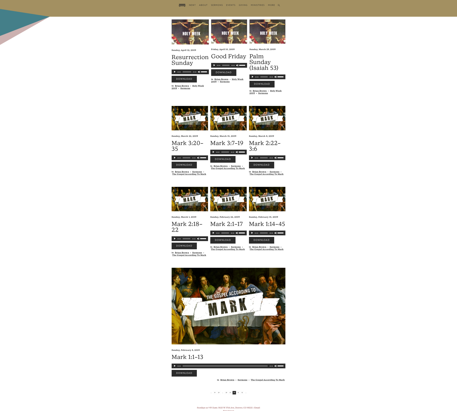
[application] (190, 71)
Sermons (217, 5)
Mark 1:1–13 (187, 357)
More (271, 5)
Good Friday (228, 57)
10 (215, 392)
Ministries (258, 5)
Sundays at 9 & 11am (207, 408)
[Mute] (199, 72)
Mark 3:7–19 (226, 143)
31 (238, 392)
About (203, 5)
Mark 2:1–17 (226, 224)
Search (279, 5)
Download (184, 79)
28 (226, 392)
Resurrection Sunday (190, 60)
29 (230, 392)
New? (192, 5)
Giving (243, 5)
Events (230, 5)
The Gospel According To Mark (189, 174)
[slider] (204, 71)
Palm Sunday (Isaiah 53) (263, 62)
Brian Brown (182, 86)
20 (219, 392)
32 (242, 392)
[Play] (175, 72)
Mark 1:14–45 (267, 224)
